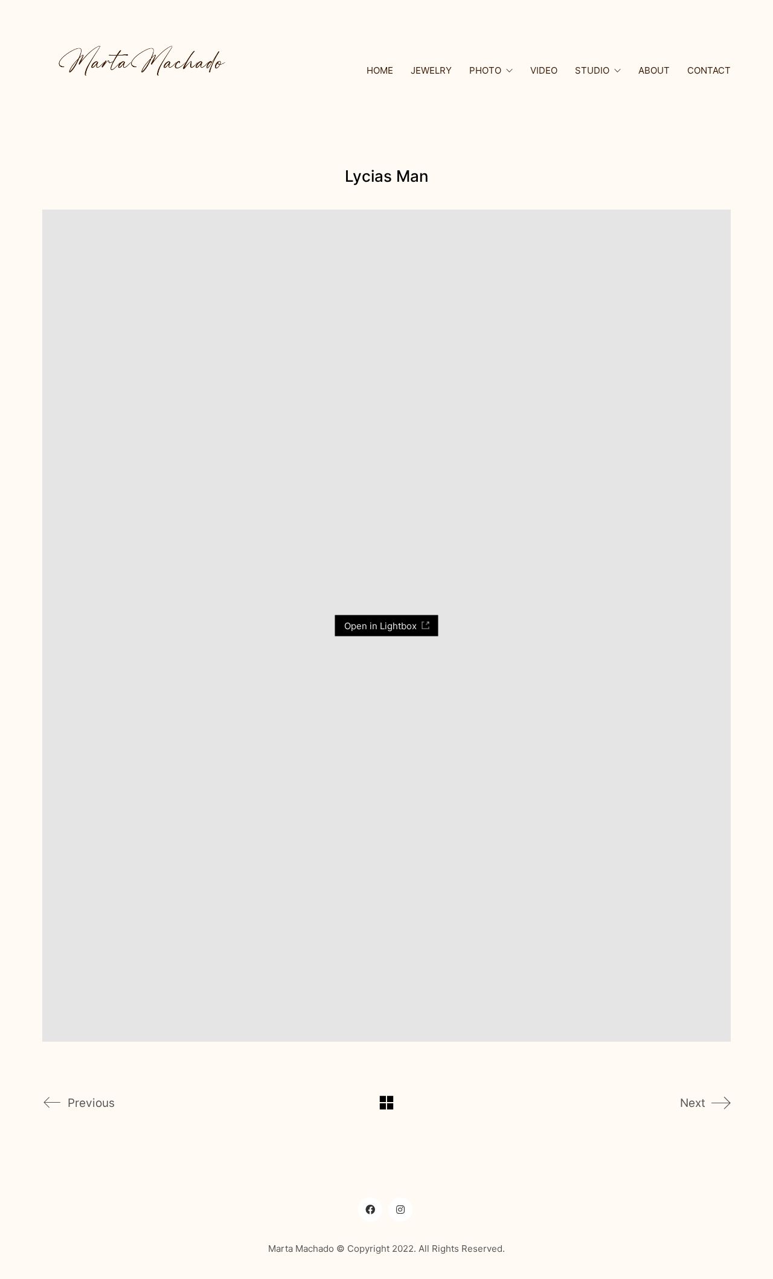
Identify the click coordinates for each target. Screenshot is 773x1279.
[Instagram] (400, 1209)
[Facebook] (370, 1209)
